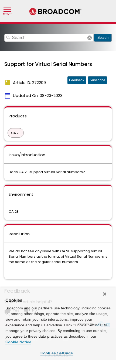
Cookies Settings (56, 353)
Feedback (76, 80)
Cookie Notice (18, 342)
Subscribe (97, 80)
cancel (89, 37)
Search (102, 38)
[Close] (104, 294)
